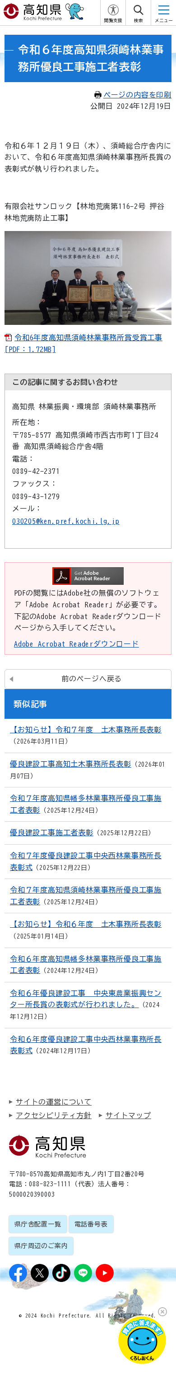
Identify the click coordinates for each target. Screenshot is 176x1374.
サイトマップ (128, 1115)
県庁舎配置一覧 (37, 1224)
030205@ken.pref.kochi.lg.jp (66, 521)
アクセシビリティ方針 (54, 1115)
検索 (138, 21)
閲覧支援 (113, 21)
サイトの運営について (54, 1102)
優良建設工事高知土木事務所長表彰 (70, 764)
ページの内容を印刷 (137, 94)
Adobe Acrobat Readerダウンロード (76, 644)
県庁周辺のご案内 (41, 1246)
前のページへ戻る (91, 678)
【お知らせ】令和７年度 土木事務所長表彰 (86, 729)
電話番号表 (91, 1224)
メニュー (164, 21)
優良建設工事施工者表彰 (51, 832)
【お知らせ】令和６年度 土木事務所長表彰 (86, 924)
